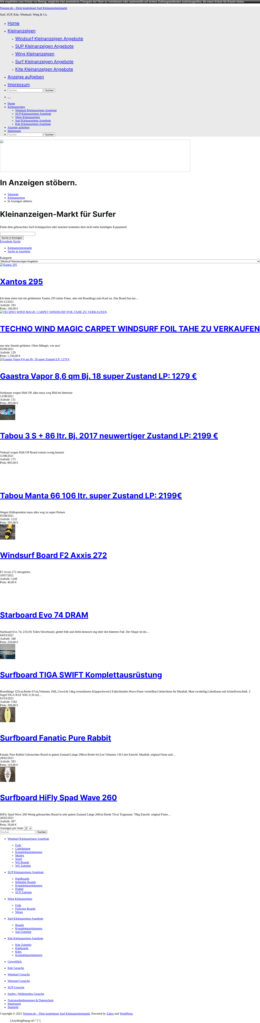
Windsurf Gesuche (19, 974)
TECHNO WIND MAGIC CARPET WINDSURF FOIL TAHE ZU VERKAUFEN (130, 328)
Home (13, 23)
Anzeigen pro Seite (11, 828)
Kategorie (6, 257)
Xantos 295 (21, 281)
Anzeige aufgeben (26, 76)
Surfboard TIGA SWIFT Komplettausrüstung (81, 674)
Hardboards (22, 878)
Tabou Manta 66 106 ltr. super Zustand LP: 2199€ (91, 495)
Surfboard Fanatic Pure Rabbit (55, 737)
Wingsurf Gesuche (19, 981)
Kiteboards (21, 948)
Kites (18, 951)
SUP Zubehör (23, 892)
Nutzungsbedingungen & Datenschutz (30, 1000)
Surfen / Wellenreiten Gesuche (26, 993)
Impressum (19, 84)
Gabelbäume (22, 848)
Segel (18, 859)
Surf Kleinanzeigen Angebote (44, 61)
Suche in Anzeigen (19, 251)
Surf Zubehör (23, 931)
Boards (19, 925)
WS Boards (22, 862)
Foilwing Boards (25, 908)
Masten (19, 855)
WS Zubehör (23, 865)
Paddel (19, 889)
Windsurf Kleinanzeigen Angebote (49, 38)
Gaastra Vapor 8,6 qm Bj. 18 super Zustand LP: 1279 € (98, 376)
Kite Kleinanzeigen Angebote (44, 69)
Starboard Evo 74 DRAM (44, 615)
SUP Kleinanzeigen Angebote (44, 46)
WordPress (126, 1013)
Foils (18, 845)
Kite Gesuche (16, 968)
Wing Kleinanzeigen (34, 53)
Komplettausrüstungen (28, 852)
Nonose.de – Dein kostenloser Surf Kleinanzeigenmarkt (33, 8)
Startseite (13, 1007)
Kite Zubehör (23, 944)
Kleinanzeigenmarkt (20, 248)
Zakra (110, 1013)
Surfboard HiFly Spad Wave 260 (58, 797)
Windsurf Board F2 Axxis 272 (53, 555)
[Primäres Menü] (9, 98)
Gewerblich (15, 961)
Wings (19, 912)
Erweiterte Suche (10, 241)
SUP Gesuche (16, 987)
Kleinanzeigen (22, 30)
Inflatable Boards (25, 882)
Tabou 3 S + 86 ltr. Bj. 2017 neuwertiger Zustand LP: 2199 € (109, 435)
